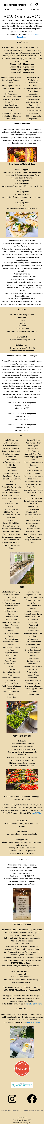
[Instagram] (30, 4)
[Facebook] (36, 4)
